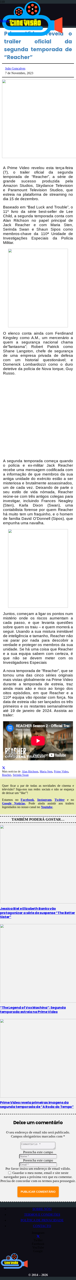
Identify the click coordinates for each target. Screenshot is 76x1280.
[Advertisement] (38, 417)
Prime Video (61, 771)
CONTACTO (42, 1226)
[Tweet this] (3, 768)
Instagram (44, 799)
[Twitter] (38, 1236)
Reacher (6, 774)
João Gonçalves (15, 68)
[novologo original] (33, 36)
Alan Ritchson (30, 771)
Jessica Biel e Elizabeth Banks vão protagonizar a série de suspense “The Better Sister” (37, 912)
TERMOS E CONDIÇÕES (42, 1214)
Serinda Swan (21, 774)
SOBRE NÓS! (42, 1209)
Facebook (27, 799)
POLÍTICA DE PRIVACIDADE (42, 1220)
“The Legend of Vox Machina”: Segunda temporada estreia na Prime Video (33, 1009)
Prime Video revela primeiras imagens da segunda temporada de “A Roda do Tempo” (37, 1104)
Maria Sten (46, 771)
